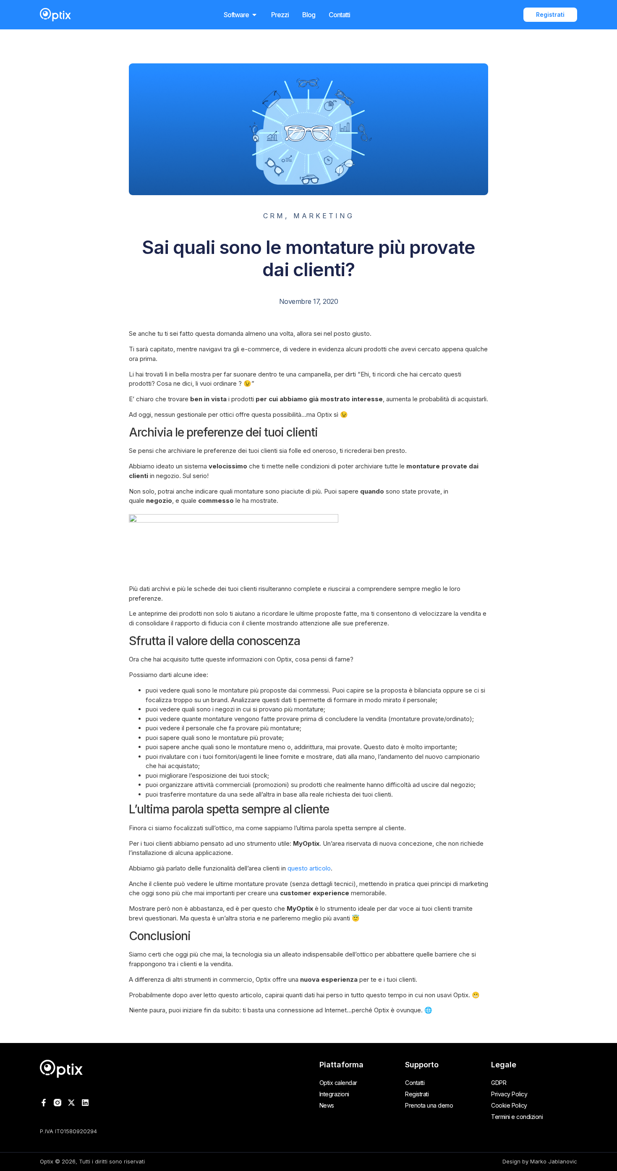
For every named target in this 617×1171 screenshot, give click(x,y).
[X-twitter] (71, 1102)
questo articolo (309, 868)
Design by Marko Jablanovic (539, 1161)
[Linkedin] (85, 1102)
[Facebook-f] (43, 1102)
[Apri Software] (254, 15)
